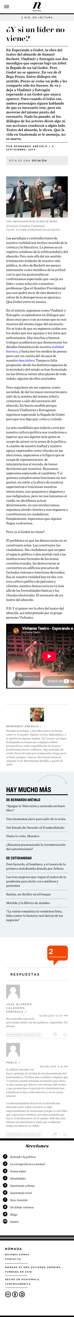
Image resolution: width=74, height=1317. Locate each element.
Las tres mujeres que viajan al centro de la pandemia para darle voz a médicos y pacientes (36, 881)
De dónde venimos (22, 1207)
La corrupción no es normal (27, 1164)
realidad (58, 347)
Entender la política (23, 1157)
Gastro (14, 1222)
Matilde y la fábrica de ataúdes (28, 903)
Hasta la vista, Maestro (22, 836)
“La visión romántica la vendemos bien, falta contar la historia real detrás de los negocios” (34, 915)
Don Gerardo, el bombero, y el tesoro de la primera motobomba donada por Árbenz (36, 866)
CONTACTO (13, 1259)
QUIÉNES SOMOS (17, 1254)
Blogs (13, 1214)
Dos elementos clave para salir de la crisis (36, 819)
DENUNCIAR (32, 1035)
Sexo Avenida (19, 1200)
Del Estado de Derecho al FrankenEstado (35, 828)
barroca (12, 351)
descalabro (26, 360)
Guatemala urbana (22, 1186)
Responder (14, 1035)
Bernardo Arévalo (31, 146)
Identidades (18, 1178)
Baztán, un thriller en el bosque (28, 894)
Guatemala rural (21, 1193)
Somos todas (18, 1171)
